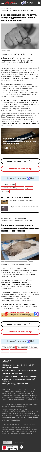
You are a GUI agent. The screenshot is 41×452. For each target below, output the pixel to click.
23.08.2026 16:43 (6, 218)
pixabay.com (5, 51)
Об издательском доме (12, 365)
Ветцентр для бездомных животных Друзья (17, 261)
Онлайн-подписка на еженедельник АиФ (19, 371)
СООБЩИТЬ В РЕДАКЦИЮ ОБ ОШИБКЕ (16, 384)
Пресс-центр (28, 365)
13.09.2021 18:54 (6, 8)
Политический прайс (28, 376)
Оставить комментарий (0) (20, 169)
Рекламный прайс (9, 376)
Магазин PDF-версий (10, 368)
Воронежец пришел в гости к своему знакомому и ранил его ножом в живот (19, 141)
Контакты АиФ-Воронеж (12, 373)
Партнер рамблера (18, 442)
